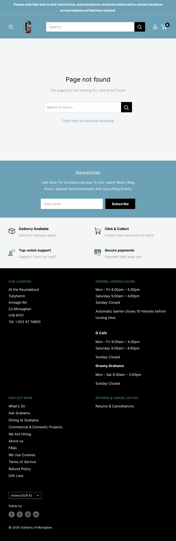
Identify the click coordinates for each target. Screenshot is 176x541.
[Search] (139, 27)
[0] (164, 26)
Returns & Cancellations (115, 406)
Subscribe (120, 204)
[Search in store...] (126, 107)
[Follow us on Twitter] (20, 514)
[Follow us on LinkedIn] (36, 514)
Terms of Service (22, 462)
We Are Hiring (20, 434)
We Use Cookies (22, 455)
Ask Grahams (19, 413)
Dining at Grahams (24, 420)
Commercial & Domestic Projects (35, 427)
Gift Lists (16, 476)
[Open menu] (11, 27)
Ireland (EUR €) (21, 495)
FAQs (13, 448)
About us (16, 441)
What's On (17, 406)
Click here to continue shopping (88, 121)
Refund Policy (20, 469)
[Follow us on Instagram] (28, 514)
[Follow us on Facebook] (12, 514)
